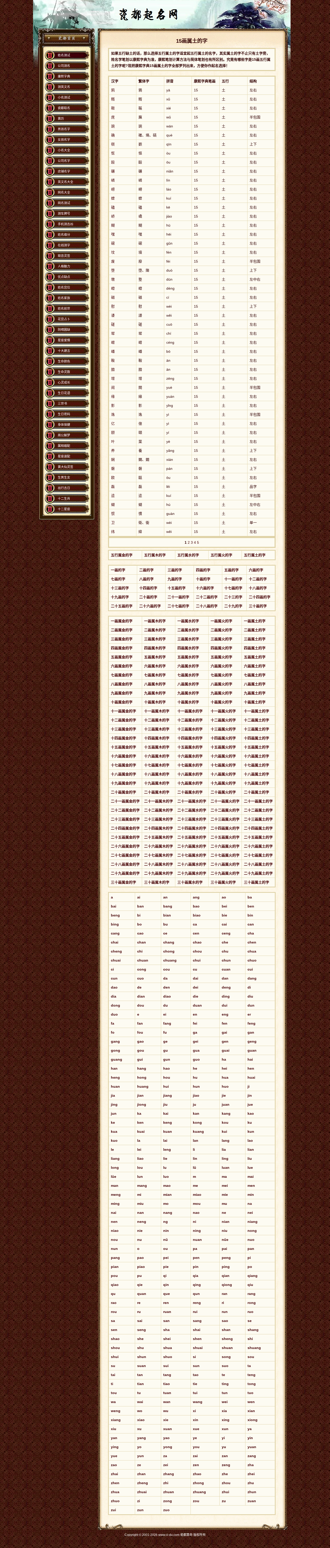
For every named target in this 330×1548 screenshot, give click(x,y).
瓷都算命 (66, 38)
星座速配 (64, 456)
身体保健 (64, 425)
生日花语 (64, 393)
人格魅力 (64, 266)
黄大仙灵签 (65, 467)
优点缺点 (64, 277)
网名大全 (64, 192)
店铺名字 (64, 171)
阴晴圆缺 (64, 330)
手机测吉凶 (65, 224)
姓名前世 (64, 308)
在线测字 (64, 245)
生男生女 (64, 477)
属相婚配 (64, 446)
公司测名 (64, 66)
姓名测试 (64, 55)
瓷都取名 (64, 108)
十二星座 (64, 509)
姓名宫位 (64, 287)
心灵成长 (64, 382)
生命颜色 (64, 361)
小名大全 (64, 150)
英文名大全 (65, 182)
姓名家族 (64, 298)
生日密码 (64, 414)
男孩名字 (64, 129)
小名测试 (64, 97)
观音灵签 (64, 256)
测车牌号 (64, 213)
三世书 (62, 403)
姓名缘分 (64, 235)
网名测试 (64, 203)
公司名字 (64, 161)
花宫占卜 (64, 319)
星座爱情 (64, 340)
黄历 (61, 118)
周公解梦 (64, 435)
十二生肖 (64, 498)
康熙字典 (64, 76)
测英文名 (64, 87)
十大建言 (64, 351)
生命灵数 (64, 372)
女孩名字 (64, 140)
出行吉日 (64, 488)
